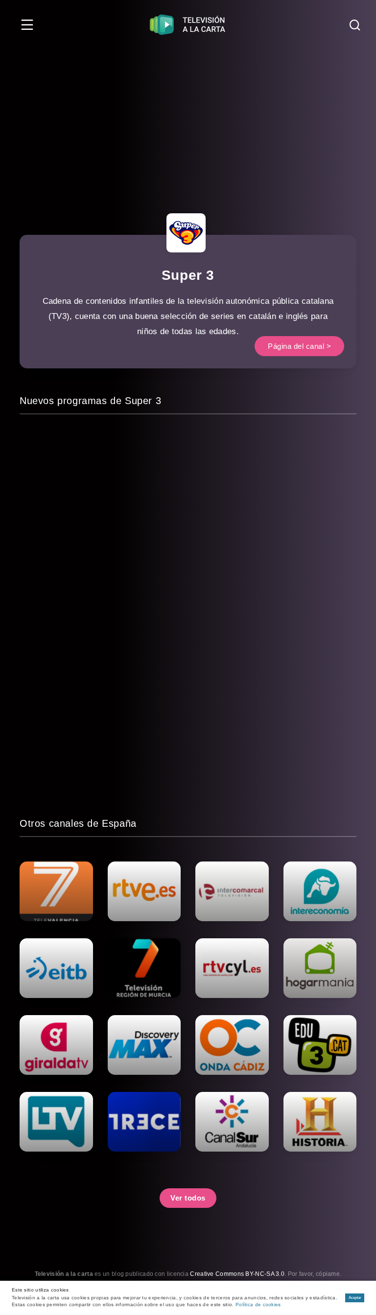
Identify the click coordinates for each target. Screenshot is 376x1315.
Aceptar (355, 1297)
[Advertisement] (188, 122)
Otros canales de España (78, 823)
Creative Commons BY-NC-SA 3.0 (237, 1273)
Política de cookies (258, 1304)
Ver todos (188, 1198)
